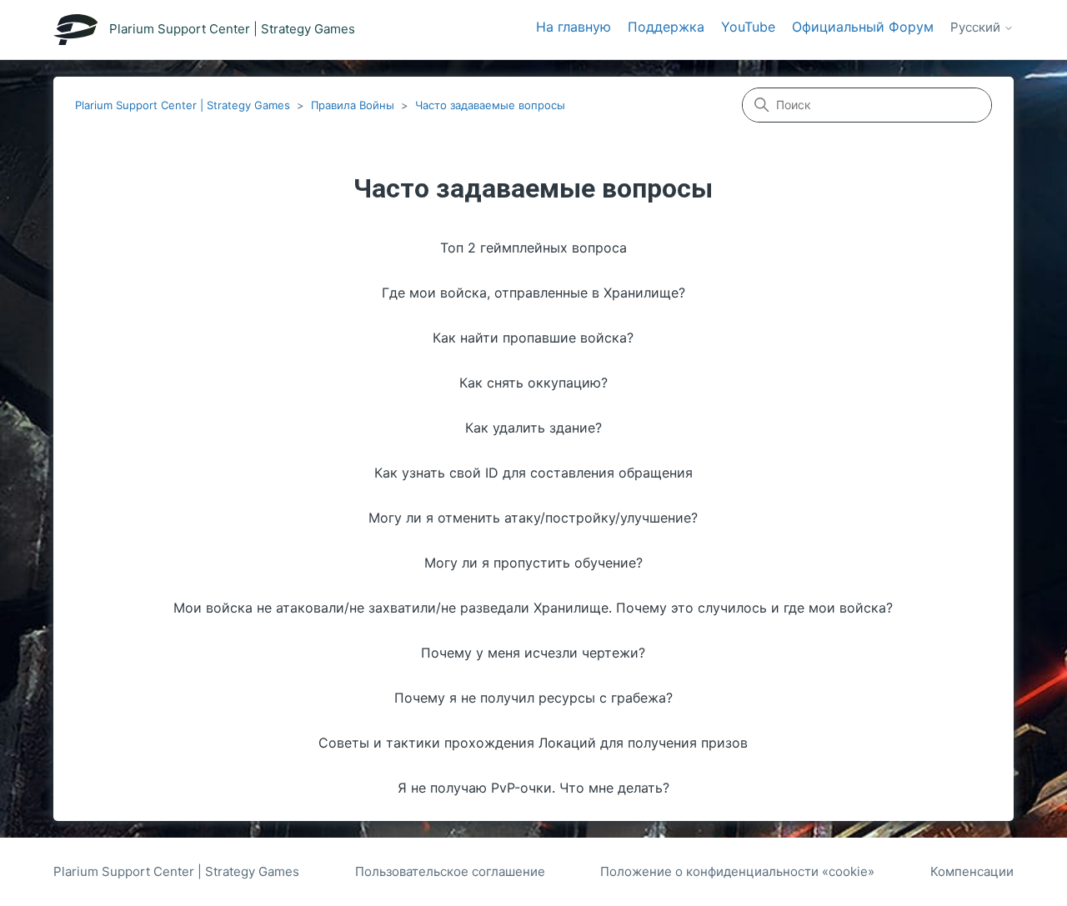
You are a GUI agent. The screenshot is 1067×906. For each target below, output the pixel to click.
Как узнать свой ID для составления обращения (533, 472)
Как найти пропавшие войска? (533, 337)
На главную (573, 26)
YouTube (748, 26)
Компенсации (972, 871)
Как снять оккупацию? (533, 382)
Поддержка (666, 26)
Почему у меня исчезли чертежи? (533, 652)
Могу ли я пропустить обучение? (533, 562)
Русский (977, 27)
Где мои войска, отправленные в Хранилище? (533, 292)
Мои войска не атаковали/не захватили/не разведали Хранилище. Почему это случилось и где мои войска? (533, 607)
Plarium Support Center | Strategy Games (182, 105)
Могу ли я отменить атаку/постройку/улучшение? (533, 517)
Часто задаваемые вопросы (490, 105)
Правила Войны (352, 105)
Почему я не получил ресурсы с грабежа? (533, 697)
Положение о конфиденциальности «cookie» (737, 871)
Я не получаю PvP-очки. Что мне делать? (533, 787)
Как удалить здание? (533, 427)
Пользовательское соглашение (450, 871)
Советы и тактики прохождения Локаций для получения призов (533, 742)
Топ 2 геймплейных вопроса (533, 247)
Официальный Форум (863, 26)
